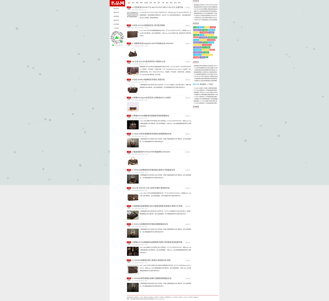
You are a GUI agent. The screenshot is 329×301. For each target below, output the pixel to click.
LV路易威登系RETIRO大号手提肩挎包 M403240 (151, 152)
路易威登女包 (197, 30)
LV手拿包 (196, 57)
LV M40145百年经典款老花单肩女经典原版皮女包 (151, 134)
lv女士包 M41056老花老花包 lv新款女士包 (148, 61)
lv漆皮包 (150, 297)
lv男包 (180, 297)
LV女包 (207, 27)
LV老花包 (196, 40)
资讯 (175, 2)
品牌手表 (116, 20)
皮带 (155, 2)
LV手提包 (212, 27)
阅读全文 (187, 7)
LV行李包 (190, 297)
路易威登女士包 (198, 42)
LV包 (195, 27)
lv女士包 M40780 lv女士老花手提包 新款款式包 (151, 188)
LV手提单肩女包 (206, 45)
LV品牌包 (206, 52)
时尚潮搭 (116, 24)
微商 (141, 2)
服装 (137, 2)
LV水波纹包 (205, 50)
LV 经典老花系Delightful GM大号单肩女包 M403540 (152, 43)
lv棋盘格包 (167, 297)
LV (207, 57)
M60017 (212, 49)
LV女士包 (196, 32)
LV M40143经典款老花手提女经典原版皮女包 (150, 224)
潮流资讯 (116, 8)
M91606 (196, 37)
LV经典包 (202, 57)
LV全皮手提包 (203, 37)
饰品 (171, 2)
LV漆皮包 (196, 35)
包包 (133, 2)
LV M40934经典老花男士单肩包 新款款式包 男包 (151, 260)
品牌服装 (116, 16)
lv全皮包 (161, 297)
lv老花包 (136, 9)
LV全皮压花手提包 (207, 55)
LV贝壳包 (211, 42)
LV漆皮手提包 (197, 47)
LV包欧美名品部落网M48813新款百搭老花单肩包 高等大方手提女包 (159, 206)
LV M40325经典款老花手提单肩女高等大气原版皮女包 (153, 170)
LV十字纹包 (175, 297)
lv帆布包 (156, 297)
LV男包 (205, 42)
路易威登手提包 (209, 35)
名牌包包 (136, 297)
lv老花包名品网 (117, 5)
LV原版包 (211, 32)
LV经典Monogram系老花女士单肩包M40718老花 (151, 98)
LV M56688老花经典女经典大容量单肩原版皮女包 (151, 278)
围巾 (167, 2)
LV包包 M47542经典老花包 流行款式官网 (148, 25)
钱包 (151, 2)
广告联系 (116, 28)
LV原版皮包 (201, 27)
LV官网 (202, 35)
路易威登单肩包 (212, 37)
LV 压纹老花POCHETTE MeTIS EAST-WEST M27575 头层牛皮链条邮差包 (162, 7)
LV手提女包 (203, 40)
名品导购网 (130, 297)
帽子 (179, 2)
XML (197, 297)
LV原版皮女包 (197, 45)
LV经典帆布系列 (198, 52)
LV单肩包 (204, 30)
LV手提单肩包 (203, 32)
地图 (195, 297)
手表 (163, 2)
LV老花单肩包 (211, 40)
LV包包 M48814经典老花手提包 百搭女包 (148, 79)
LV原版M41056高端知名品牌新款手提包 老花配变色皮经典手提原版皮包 (160, 242)
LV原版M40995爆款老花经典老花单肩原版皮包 (150, 116)
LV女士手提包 (206, 47)
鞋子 (159, 2)
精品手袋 (116, 12)
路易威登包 (212, 30)
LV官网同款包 (197, 50)
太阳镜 (146, 2)
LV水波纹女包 (197, 55)
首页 (129, 2)
